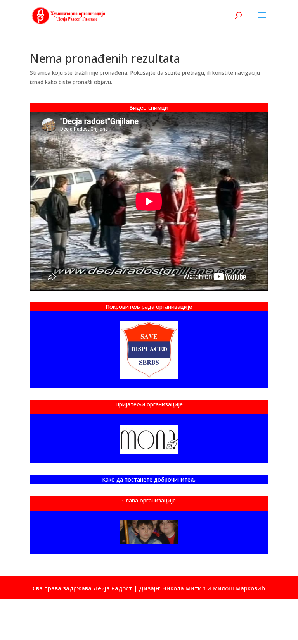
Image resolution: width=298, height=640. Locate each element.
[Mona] (149, 439)
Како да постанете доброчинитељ (149, 479)
